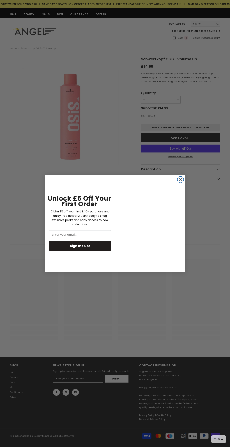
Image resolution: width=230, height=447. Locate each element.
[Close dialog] (180, 179)
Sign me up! (80, 246)
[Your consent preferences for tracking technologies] (227, 335)
